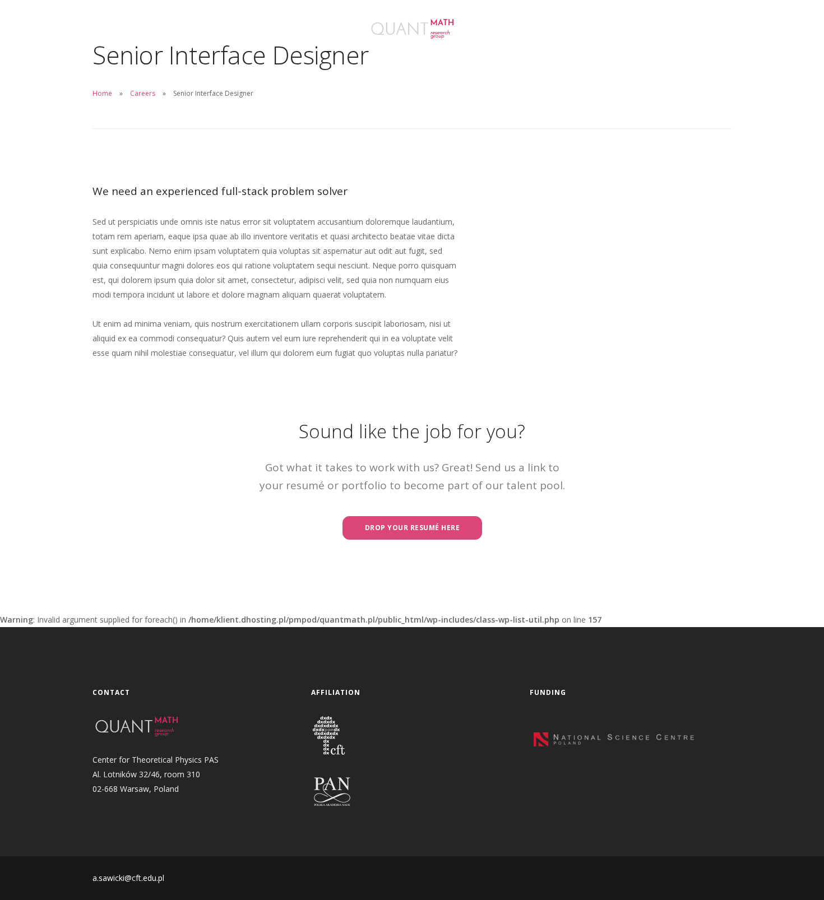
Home (102, 93)
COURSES (253, 25)
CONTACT (305, 25)
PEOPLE (207, 25)
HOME (105, 25)
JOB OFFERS (116, 41)
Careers (142, 93)
